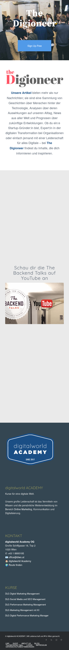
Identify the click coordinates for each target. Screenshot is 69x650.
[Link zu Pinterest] (61, 639)
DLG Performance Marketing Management (25, 604)
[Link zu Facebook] (46, 639)
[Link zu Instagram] (56, 639)
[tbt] (34, 303)
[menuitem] (7, 643)
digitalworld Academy (20, 561)
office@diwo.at (16, 557)
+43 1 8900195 (16, 553)
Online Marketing (23, 509)
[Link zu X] (51, 639)
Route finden (15, 565)
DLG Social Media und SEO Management (25, 599)
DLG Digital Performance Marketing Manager (26, 615)
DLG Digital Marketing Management (22, 593)
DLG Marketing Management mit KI (22, 610)
